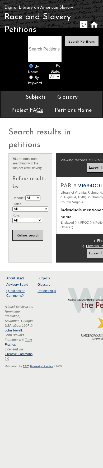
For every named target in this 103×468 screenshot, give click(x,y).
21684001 (90, 186)
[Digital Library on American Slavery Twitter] (83, 28)
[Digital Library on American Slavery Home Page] (94, 28)
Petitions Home (73, 110)
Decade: (18, 198)
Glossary (67, 97)
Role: (16, 215)
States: (17, 204)
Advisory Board (17, 284)
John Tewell (13, 330)
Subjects (36, 97)
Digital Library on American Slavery (38, 8)
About (15, 278)
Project (27, 110)
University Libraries (41, 366)
